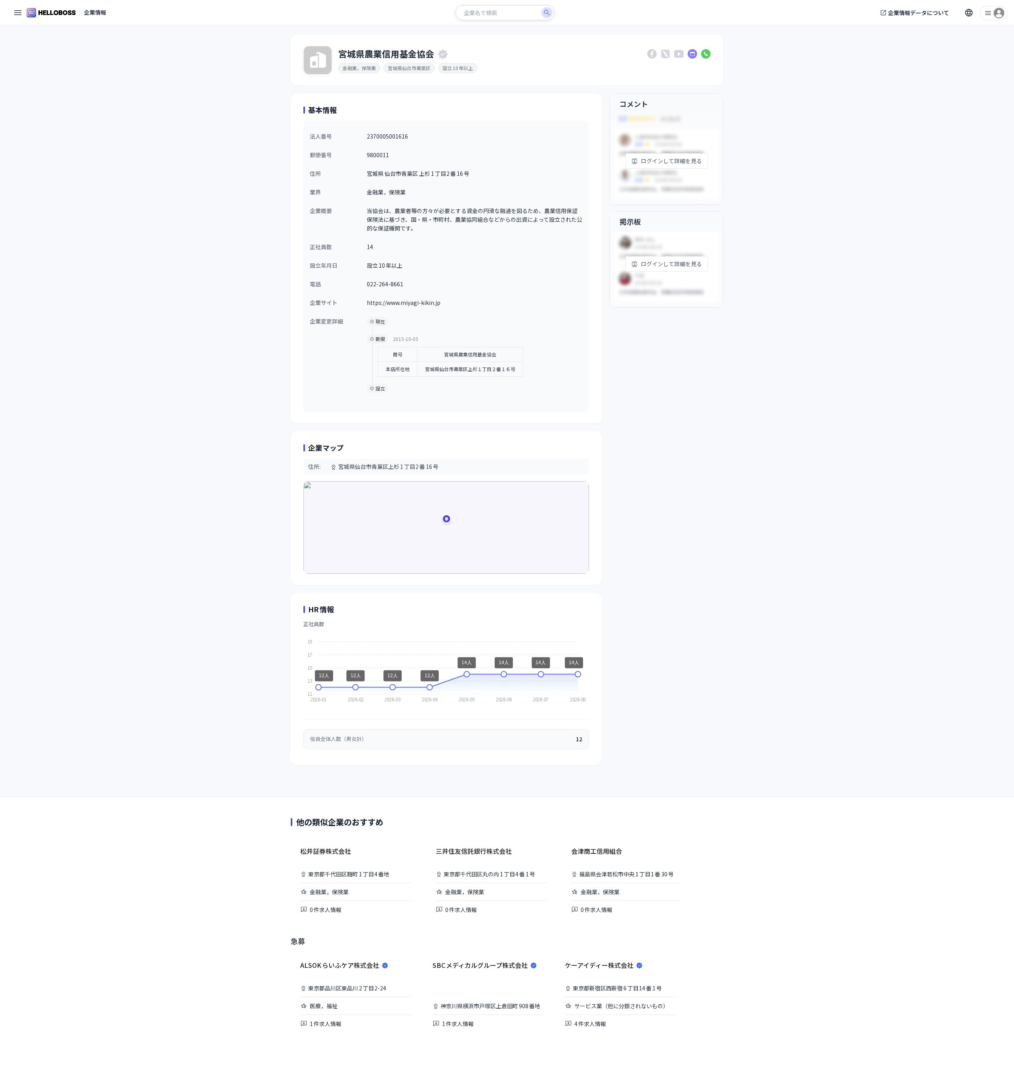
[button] (446, 520)
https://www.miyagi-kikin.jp (403, 303)
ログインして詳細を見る (671, 161)
